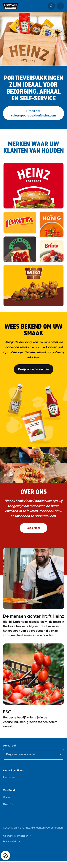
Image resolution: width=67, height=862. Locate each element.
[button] (51, 6)
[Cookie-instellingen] (5, 855)
